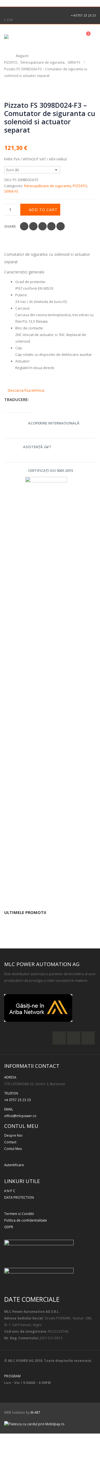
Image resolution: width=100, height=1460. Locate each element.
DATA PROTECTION (19, 1197)
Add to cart (43, 209)
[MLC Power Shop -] (19, 36)
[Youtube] (25, 11)
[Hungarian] (21, 2)
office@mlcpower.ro (20, 1116)
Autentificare (14, 1165)
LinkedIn (42, 226)
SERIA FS (11, 191)
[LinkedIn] (33, 11)
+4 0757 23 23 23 (83, 15)
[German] (15, 2)
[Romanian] (27, 2)
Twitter (33, 226)
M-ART (35, 1412)
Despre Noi (13, 1135)
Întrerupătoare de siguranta (47, 185)
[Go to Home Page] (6, 55)
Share (10, 226)
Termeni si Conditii (19, 1213)
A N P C (9, 1191)
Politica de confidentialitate (25, 1220)
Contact (10, 1142)
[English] (3, 2)
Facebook (24, 226)
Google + (51, 226)
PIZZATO (80, 185)
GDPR (8, 1227)
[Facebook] (7, 11)
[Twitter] (16, 11)
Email (60, 226)
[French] (9, 2)
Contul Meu (13, 1148)
